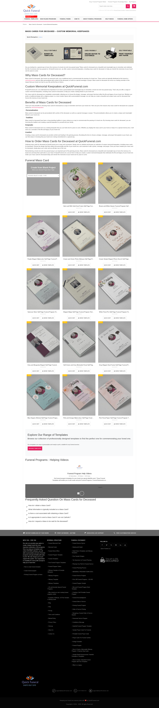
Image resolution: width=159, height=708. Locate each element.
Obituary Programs (53, 645)
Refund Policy (52, 687)
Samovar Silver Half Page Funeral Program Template (44, 312)
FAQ (49, 676)
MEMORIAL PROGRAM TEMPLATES (83, 641)
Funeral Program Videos (54, 635)
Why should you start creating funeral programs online (58, 662)
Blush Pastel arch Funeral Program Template (41, 516)
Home (25, 24)
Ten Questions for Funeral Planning (82, 629)
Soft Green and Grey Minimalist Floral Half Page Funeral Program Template (87, 365)
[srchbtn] (128, 6)
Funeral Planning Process (79, 637)
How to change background (107, 549)
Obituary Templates (53, 652)
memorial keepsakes (37, 107)
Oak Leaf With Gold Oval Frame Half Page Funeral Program (82, 206)
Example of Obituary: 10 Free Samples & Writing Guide (58, 667)
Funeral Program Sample (79, 652)
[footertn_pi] (116, 614)
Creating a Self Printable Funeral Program (81, 662)
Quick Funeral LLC (106, 618)
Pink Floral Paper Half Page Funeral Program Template (116, 418)
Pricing (50, 680)
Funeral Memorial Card (54, 612)
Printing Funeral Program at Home (33, 644)
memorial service (30, 80)
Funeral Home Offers (54, 620)
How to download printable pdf (37, 549)
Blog (49, 672)
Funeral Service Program (79, 645)
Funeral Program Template (71, 516)
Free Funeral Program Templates (57, 632)
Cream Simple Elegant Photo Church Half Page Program (116, 259)
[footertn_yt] (125, 614)
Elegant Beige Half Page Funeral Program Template (79, 312)
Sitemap (50, 695)
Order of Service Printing (79, 678)
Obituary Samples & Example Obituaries (56, 640)
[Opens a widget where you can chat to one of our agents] (146, 697)
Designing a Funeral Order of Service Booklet (82, 683)
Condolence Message (78, 691)
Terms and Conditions (54, 684)
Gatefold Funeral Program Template (82, 695)
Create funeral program (30, 640)
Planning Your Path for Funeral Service (83, 633)
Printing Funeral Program (79, 674)
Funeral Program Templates (119, 10)
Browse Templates (35, 448)
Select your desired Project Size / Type (43, 170)
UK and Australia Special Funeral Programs (57, 657)
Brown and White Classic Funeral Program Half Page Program (118, 206)
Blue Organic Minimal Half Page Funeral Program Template (46, 418)
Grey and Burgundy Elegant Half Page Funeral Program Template (48, 365)
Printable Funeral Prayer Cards (81, 703)
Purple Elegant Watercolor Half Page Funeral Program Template (48, 259)
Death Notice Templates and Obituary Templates (82, 621)
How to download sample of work (108, 516)
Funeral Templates (53, 628)
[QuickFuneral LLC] (31, 10)
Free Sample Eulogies (78, 625)
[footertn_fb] (102, 614)
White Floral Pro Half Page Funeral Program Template (116, 312)
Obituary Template (53, 648)
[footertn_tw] (106, 614)
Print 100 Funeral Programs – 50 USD (83, 648)
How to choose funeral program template (75, 549)
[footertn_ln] (120, 614)
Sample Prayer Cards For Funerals (82, 699)
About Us (50, 699)
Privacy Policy (52, 691)
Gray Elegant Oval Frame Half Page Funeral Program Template (119, 365)
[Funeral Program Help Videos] (79, 467)
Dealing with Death (78, 616)
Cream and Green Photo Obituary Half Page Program (80, 259)
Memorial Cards (52, 616)
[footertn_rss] (111, 614)
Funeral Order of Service (79, 671)
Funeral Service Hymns (79, 612)
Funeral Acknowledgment (79, 667)
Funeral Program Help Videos (79, 473)
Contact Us (51, 703)
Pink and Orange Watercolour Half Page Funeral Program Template (84, 418)
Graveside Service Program (80, 687)
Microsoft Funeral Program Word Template (81, 657)
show (40, 37)
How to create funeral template (32, 636)
